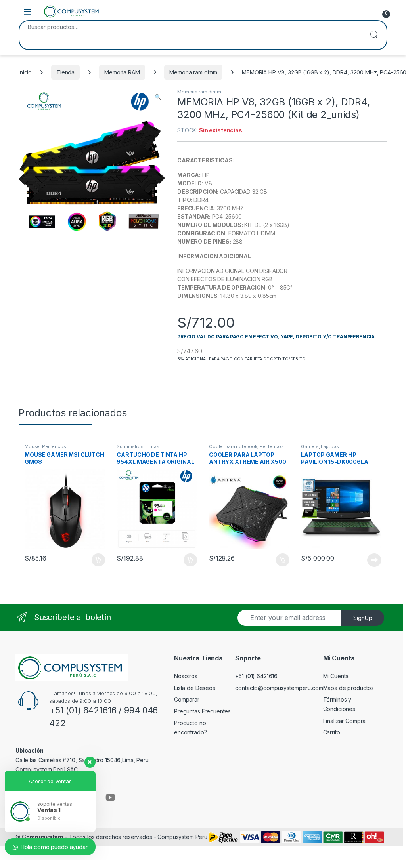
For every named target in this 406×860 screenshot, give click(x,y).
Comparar (186, 699)
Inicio (25, 72)
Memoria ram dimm (193, 72)
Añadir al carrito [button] (96, 560)
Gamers (309, 446)
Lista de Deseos (194, 688)
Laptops (330, 446)
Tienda (65, 72)
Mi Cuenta (336, 676)
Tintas (152, 446)
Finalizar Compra (344, 720)
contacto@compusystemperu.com (279, 688)
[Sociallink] (110, 797)
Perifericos (54, 446)
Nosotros (185, 676)
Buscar (374, 35)
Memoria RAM (122, 72)
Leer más (374, 560)
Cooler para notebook (233, 446)
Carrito (331, 732)
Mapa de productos (348, 688)
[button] (158, 97)
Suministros (130, 446)
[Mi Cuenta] (366, 11)
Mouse (32, 446)
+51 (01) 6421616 (256, 676)
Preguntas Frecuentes (202, 711)
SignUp (362, 617)
